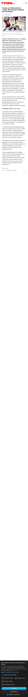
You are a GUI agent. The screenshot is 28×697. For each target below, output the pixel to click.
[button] (14, 672)
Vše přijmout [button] (14, 688)
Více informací (14, 670)
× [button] (26, 661)
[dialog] (14, 679)
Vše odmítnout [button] (14, 691)
